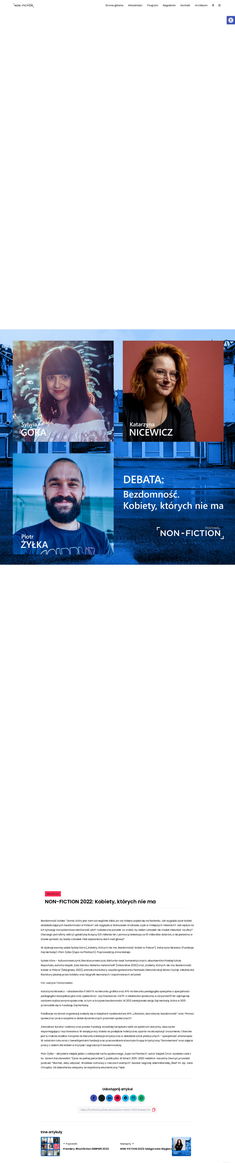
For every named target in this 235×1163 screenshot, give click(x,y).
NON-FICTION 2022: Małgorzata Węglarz (146, 1149)
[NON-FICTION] (23, 5)
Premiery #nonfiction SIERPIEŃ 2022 (86, 1149)
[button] (231, 20)
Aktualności (53, 893)
